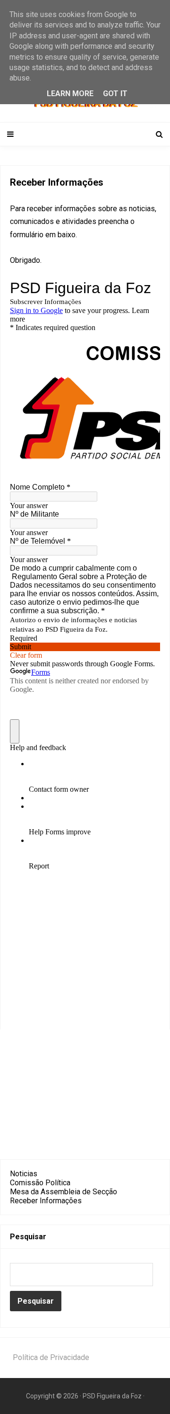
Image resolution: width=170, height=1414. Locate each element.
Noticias (23, 1173)
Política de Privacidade (51, 1357)
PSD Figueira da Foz (113, 1396)
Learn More (70, 93)
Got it (115, 93)
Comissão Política (40, 1182)
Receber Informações (46, 1200)
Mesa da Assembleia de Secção (63, 1191)
